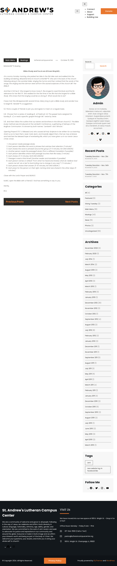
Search (88, 62)
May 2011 (88, 374)
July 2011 (88, 368)
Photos (88, 225)
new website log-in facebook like (94, 469)
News (87, 220)
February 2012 (90, 335)
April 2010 (88, 439)
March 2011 (89, 385)
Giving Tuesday (91, 204)
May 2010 (88, 434)
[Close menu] (84, 4)
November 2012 (91, 308)
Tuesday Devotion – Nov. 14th (97, 165)
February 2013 (90, 292)
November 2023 (91, 248)
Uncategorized (91, 231)
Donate (108, 11)
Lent (89, 463)
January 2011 (90, 396)
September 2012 (91, 319)
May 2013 (88, 275)
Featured (88, 198)
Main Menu (10, 60)
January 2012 (90, 341)
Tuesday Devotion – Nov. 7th (96, 174)
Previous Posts (15, 201)
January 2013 (90, 297)
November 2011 (91, 352)
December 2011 (91, 346)
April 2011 (88, 379)
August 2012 (89, 325)
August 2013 (89, 270)
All (86, 193)
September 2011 (91, 357)
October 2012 (90, 314)
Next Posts (71, 201)
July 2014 (88, 259)
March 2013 (89, 286)
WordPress (110, 560)
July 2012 (88, 330)
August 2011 (89, 363)
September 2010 (91, 412)
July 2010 (88, 423)
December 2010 (91, 401)
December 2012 (91, 303)
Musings (24, 60)
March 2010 (89, 445)
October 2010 (90, 407)
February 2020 (90, 253)
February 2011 (90, 390)
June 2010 (89, 428)
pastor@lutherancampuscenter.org (79, 536)
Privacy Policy (55, 560)
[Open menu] (77, 11)
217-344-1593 (70, 531)
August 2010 (90, 418)
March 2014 (89, 264)
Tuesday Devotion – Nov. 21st (96, 156)
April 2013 (88, 281)
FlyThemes (98, 560)
